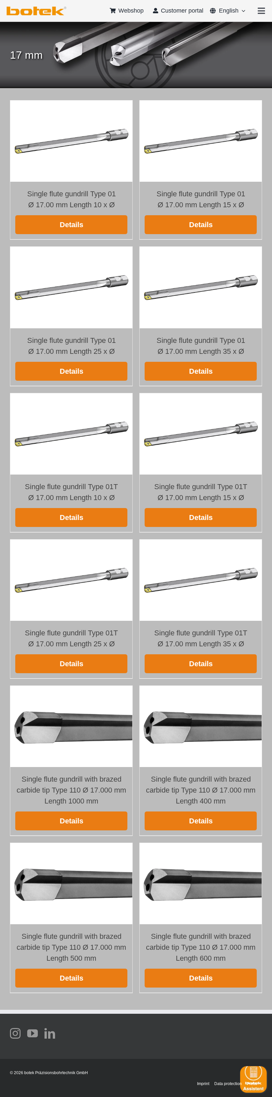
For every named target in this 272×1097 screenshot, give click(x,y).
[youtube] (32, 1033)
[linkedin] (49, 1033)
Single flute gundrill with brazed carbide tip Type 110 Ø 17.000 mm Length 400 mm (200, 790)
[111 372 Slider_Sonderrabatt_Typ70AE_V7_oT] (36, 9)
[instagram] (15, 1033)
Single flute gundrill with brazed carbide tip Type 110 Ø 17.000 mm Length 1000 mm (71, 790)
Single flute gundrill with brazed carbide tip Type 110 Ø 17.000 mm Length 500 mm (71, 947)
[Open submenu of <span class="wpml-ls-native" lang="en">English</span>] (241, 10)
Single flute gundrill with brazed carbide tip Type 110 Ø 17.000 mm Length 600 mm (200, 947)
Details (71, 225)
